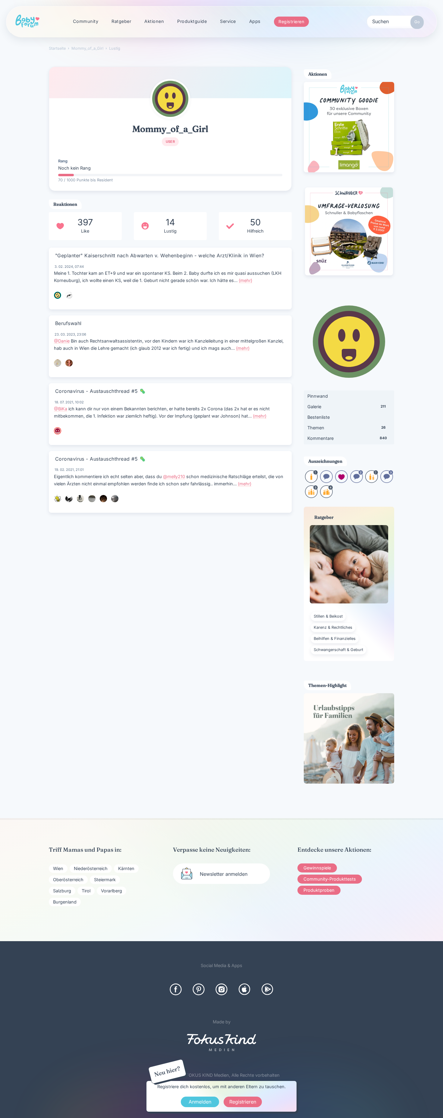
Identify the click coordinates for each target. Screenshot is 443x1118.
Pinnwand (317, 396)
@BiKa (60, 408)
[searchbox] (395, 21)
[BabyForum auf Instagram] (221, 989)
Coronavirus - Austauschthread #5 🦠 (100, 391)
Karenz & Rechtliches (333, 627)
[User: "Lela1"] (57, 430)
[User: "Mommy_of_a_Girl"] (170, 99)
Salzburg (62, 890)
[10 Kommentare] (326, 481)
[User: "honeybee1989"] (57, 498)
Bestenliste (318, 417)
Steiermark (105, 879)
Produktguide (192, 21)
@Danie (62, 340)
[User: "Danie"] (69, 363)
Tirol (86, 890)
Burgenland (65, 901)
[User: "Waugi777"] (80, 498)
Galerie (346, 406)
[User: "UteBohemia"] (57, 363)
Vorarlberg (111, 890)
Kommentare (347, 438)
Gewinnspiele (317, 867)
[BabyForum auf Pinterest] (199, 989)
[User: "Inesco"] (114, 498)
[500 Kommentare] (386, 481)
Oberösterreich (68, 879)
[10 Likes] (341, 481)
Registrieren (291, 21)
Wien (58, 868)
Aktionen (154, 21)
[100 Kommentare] (356, 481)
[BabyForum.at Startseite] (27, 21)
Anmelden (200, 1102)
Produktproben (319, 890)
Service (228, 21)
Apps (255, 21)
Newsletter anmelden (223, 874)
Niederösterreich (91, 868)
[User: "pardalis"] (92, 498)
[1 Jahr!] (311, 481)
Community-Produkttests (329, 879)
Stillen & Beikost (328, 616)
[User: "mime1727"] (57, 295)
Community (86, 21)
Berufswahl (68, 323)
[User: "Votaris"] (69, 295)
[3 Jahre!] (311, 496)
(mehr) (245, 280)
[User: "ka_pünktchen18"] (69, 498)
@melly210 (174, 476)
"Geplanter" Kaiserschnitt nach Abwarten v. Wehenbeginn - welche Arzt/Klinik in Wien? (159, 255)
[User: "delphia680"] (103, 498)
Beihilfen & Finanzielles (335, 638)
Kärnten (126, 868)
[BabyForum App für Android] (267, 989)
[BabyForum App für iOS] (244, 989)
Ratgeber (121, 21)
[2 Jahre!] (371, 481)
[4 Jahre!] (326, 496)
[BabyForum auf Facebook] (176, 989)
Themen (346, 427)
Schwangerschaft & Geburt (338, 649)
